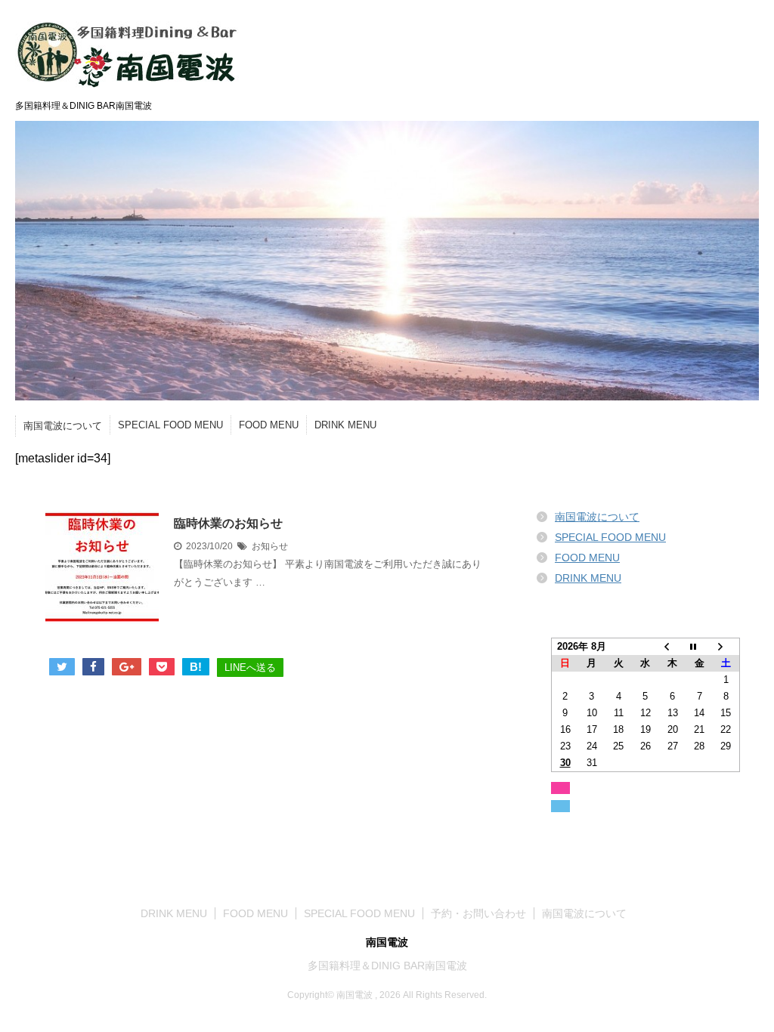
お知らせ (270, 546)
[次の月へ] (726, 647)
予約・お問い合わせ (478, 913)
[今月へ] (699, 647)
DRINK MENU (345, 425)
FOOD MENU (269, 425)
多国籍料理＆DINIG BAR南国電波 (387, 965)
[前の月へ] (672, 647)
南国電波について (62, 425)
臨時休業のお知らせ (228, 523)
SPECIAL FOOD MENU (170, 425)
